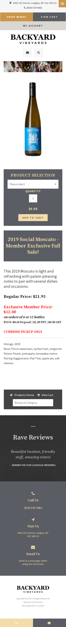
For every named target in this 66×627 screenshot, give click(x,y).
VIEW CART (49, 17)
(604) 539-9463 (34, 7)
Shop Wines (16, 17)
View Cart (47, 395)
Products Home (24, 395)
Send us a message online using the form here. (33, 562)
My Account (33, 25)
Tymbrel (40, 605)
